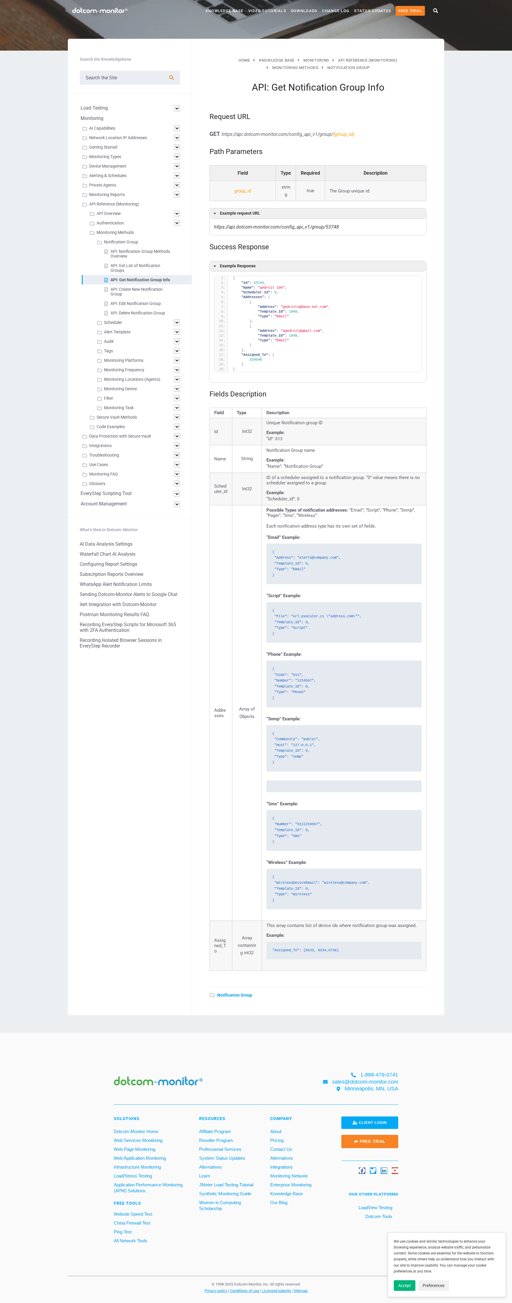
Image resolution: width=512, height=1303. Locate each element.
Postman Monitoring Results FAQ (114, 614)
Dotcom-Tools (378, 1216)
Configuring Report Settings (108, 564)
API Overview (109, 213)
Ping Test (123, 1231)
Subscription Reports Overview (111, 574)
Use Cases (98, 464)
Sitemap (301, 1290)
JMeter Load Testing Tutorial (226, 1184)
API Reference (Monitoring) (114, 204)
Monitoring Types (105, 156)
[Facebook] (362, 1170)
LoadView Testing (374, 1207)
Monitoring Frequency (124, 369)
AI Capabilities (102, 128)
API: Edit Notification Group (136, 303)
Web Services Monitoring (138, 1140)
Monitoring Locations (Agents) (132, 379)
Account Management (104, 504)
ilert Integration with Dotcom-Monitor (118, 604)
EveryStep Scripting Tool (106, 493)
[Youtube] (395, 1170)
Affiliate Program (215, 1131)
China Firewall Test (132, 1222)
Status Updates (372, 11)
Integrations (100, 445)
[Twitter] (373, 1170)
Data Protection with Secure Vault (120, 436)
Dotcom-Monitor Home (136, 1131)
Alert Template (117, 332)
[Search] (171, 78)
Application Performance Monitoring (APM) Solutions (148, 1187)
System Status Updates (222, 1157)
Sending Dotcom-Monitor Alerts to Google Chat (128, 594)
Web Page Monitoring (134, 1148)
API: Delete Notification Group (138, 313)
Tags (108, 350)
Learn (204, 1175)
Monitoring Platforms (123, 360)
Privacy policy (216, 1290)
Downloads (304, 11)
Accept (404, 1285)
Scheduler (113, 322)
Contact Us (281, 1148)
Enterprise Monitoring (290, 1184)
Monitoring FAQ (103, 474)
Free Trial (410, 11)
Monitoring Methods (115, 232)
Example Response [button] (238, 266)
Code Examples (111, 426)
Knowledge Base (225, 11)
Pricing (277, 1140)
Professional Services (220, 1148)
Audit (109, 341)
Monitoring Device (120, 388)
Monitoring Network (289, 1175)
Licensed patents (277, 1290)
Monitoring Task (119, 407)
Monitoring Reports (107, 194)
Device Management (108, 166)
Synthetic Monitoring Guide (225, 1193)
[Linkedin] (384, 1170)
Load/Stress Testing (133, 1175)
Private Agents (102, 185)
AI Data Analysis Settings (106, 544)
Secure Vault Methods (117, 417)
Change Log (335, 11)
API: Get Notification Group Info (140, 279)
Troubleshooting (104, 455)
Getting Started (103, 147)
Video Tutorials (267, 11)
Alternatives (210, 1166)
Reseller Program (216, 1140)
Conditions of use (245, 1290)
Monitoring (92, 118)
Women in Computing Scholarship (220, 1205)
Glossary (97, 483)
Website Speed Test (133, 1213)
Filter (108, 398)
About (275, 1131)
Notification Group (234, 995)
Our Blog (278, 1202)
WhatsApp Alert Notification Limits (116, 584)
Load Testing (94, 108)
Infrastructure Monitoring (137, 1166)
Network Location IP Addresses (118, 137)
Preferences (433, 1285)
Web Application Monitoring (140, 1157)
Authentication (110, 223)
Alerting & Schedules (108, 175)
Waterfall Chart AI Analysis (107, 554)
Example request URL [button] (240, 213)
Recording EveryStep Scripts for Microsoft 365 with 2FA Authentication (128, 627)
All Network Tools (130, 1240)
